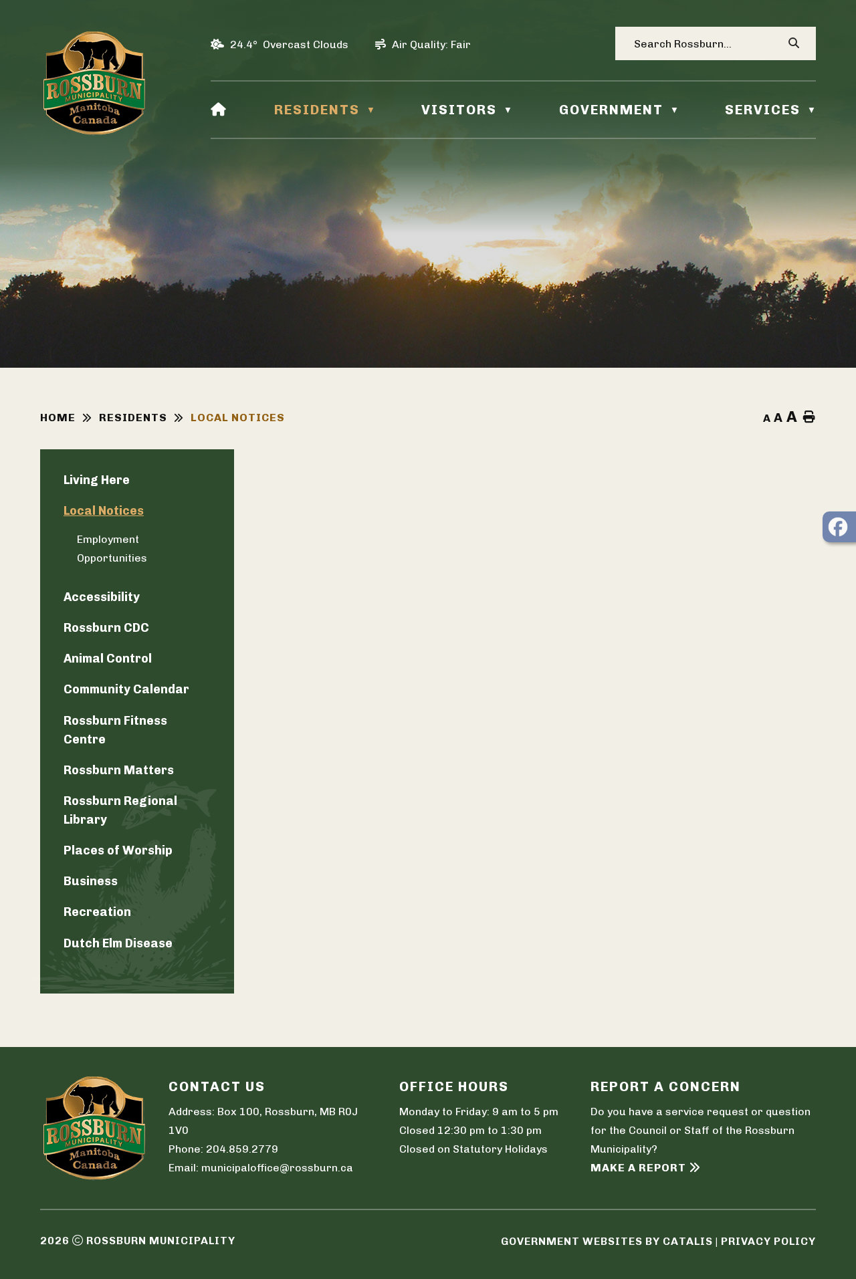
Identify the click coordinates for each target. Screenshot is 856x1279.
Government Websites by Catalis (607, 1241)
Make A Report (638, 1167)
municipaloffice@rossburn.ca (277, 1167)
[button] (793, 43)
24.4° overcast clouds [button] (289, 44)
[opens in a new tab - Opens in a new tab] (839, 526)
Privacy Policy (768, 1241)
